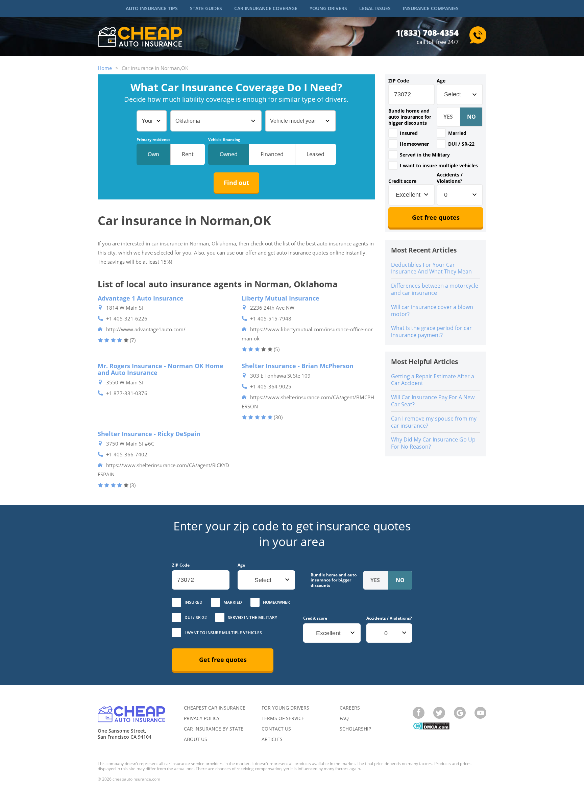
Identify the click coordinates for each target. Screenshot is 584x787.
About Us (195, 739)
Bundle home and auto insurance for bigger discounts (409, 117)
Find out (236, 182)
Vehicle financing (224, 139)
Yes (393, 133)
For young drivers (285, 708)
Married (457, 133)
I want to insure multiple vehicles (439, 165)
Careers (350, 708)
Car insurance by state (213, 728)
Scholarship (355, 728)
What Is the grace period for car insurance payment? (431, 331)
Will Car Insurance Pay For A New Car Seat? (432, 401)
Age (441, 81)
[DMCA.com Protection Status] (431, 726)
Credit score (402, 181)
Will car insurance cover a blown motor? (432, 310)
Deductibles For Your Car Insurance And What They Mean (431, 268)
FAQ (344, 718)
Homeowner (414, 144)
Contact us (276, 728)
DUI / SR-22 (461, 144)
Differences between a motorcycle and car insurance (434, 289)
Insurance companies (431, 8)
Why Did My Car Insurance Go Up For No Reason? (433, 443)
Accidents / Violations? (450, 178)
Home (105, 68)
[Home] (140, 37)
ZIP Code (398, 81)
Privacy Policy (202, 718)
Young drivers (328, 8)
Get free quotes (436, 217)
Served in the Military (425, 154)
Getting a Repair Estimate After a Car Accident (432, 380)
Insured (409, 133)
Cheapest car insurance (214, 708)
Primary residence (154, 139)
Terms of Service (283, 718)
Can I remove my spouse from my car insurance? (434, 422)
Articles (272, 739)
